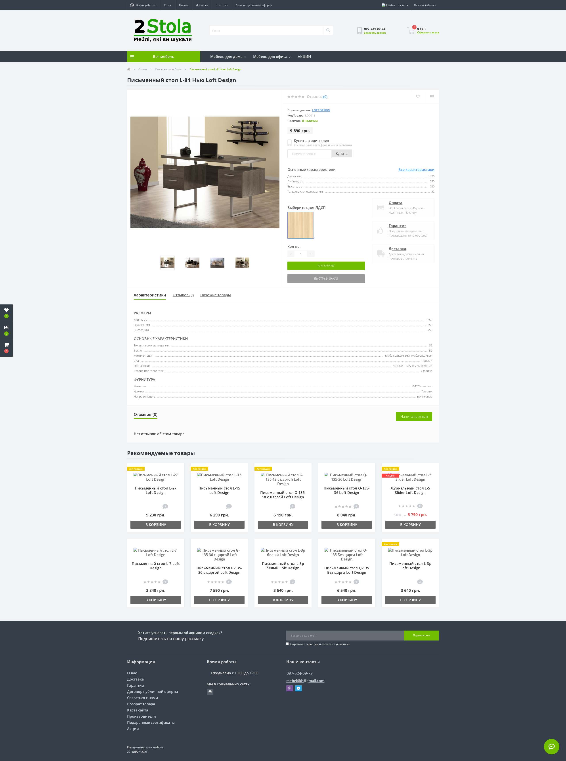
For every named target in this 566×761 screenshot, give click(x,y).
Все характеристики (416, 169)
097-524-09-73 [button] (300, 673)
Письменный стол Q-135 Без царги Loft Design (346, 570)
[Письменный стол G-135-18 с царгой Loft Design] (283, 478)
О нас (168, 5)
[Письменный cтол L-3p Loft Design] (410, 552)
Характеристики (150, 295)
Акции (133, 728)
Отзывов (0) (183, 295)
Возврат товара (141, 704)
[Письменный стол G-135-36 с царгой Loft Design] (219, 554)
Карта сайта (137, 710)
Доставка (202, 5)
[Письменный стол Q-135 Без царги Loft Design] (347, 554)
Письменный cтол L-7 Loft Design (156, 565)
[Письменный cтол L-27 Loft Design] (156, 476)
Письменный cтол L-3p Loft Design (410, 565)
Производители (141, 716)
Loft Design (321, 110)
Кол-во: (293, 246)
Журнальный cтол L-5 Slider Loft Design (410, 490)
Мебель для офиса (270, 56)
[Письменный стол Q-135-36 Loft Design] (347, 476)
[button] (144, 5)
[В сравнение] (179, 475)
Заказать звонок (375, 32)
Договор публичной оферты (254, 5)
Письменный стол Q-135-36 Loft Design (347, 490)
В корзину (306, 266)
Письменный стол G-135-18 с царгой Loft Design (283, 494)
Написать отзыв (414, 416)
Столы (142, 69)
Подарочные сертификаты (151, 722)
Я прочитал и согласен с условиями (320, 644)
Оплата (184, 5)
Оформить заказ (428, 32)
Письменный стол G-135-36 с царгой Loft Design (219, 570)
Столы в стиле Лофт (168, 69)
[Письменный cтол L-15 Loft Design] (219, 476)
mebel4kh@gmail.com (305, 681)
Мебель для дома (226, 56)
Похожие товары (215, 295)
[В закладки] (179, 469)
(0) (325, 96)
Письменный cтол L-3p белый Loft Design (283, 565)
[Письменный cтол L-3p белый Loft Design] (283, 552)
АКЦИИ (304, 56)
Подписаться (421, 635)
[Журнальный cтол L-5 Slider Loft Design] (410, 476)
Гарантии (222, 5)
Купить (342, 153)
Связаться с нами (142, 697)
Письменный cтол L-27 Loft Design (156, 490)
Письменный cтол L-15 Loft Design (219, 490)
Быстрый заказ (307, 278)
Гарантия (397, 226)
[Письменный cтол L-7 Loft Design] (156, 552)
